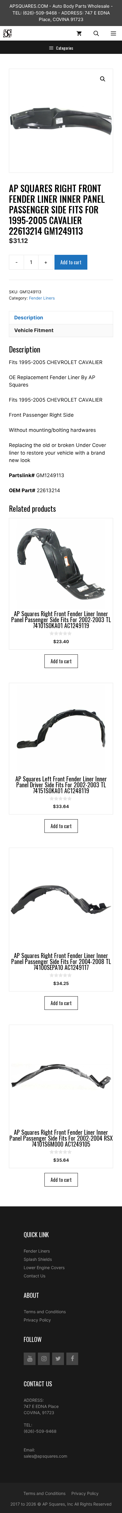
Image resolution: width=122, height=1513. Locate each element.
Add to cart (70, 262)
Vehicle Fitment (34, 330)
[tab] (61, 317)
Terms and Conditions (45, 1311)
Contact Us (34, 1275)
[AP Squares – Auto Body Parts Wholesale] (7, 33)
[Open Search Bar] (96, 33)
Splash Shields (38, 1259)
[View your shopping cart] (79, 33)
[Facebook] (72, 1359)
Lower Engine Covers (44, 1267)
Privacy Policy (37, 1319)
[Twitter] (58, 1359)
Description (28, 318)
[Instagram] (44, 1359)
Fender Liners (42, 298)
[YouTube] (30, 1359)
